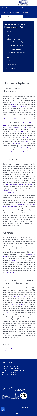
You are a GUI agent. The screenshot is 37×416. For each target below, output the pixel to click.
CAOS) (12, 104)
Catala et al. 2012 (18, 131)
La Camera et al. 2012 (27, 137)
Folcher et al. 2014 (9, 272)
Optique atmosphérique (18, 52)
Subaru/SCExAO (8, 193)
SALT (33, 129)
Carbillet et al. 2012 (22, 127)
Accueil (8, 31)
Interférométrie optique (17, 42)
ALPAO (5, 191)
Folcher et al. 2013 (18, 260)
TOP (17, 413)
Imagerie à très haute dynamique (21, 45)
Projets (8, 57)
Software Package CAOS (19, 106)
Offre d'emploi (10, 68)
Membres (9, 35)
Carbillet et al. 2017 (17, 304)
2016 (4, 139)
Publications (10, 61)
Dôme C (8, 313)
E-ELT (9, 127)
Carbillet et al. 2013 (18, 143)
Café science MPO (12, 64)
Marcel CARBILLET (11, 349)
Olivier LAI (8, 350)
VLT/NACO (26, 141)
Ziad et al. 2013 (19, 296)
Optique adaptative (16, 49)
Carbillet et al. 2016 (10, 119)
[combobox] (12, 16)
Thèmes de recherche (13, 39)
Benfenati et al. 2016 (17, 152)
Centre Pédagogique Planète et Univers (18, 184)
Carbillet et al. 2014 (24, 148)
